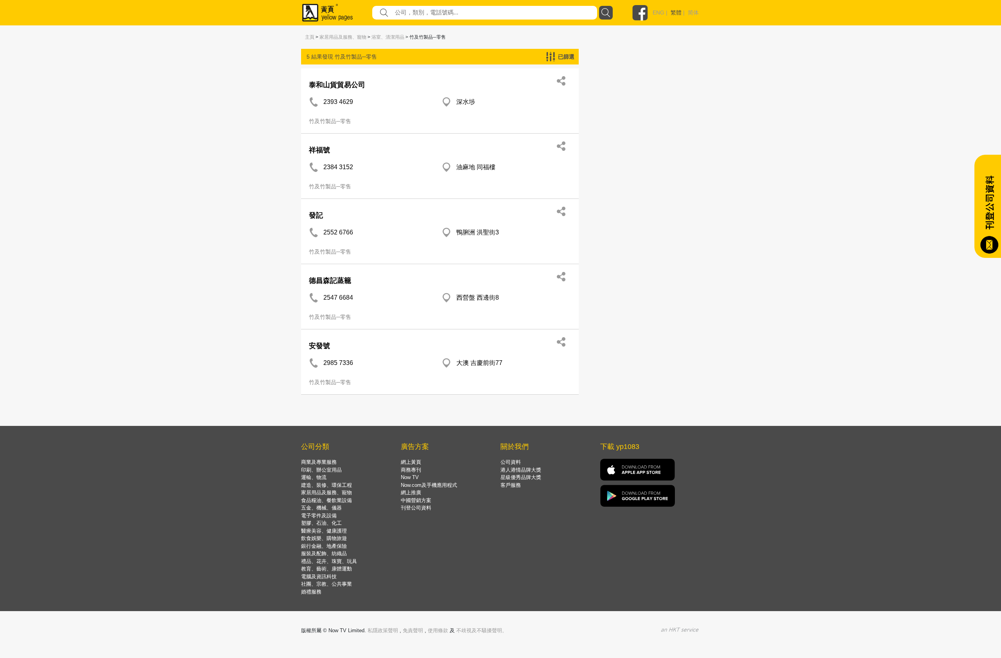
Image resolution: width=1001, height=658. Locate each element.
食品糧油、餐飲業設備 (326, 500)
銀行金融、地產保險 (324, 546)
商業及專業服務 (319, 462)
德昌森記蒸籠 (330, 280)
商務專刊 (411, 470)
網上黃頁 (411, 462)
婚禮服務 (311, 592)
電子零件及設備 (319, 516)
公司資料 (510, 462)
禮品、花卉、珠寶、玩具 (329, 561)
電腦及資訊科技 (319, 576)
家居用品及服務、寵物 (342, 37)
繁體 (676, 12)
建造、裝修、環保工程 (326, 485)
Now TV (410, 477)
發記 (316, 215)
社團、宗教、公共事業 (326, 584)
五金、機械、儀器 (321, 508)
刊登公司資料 (416, 508)
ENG (658, 12)
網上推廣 (411, 492)
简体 (693, 12)
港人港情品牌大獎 (520, 470)
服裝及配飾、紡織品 (324, 553)
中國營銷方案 (416, 500)
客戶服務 (510, 485)
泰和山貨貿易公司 (337, 85)
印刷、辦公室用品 (321, 470)
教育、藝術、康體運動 (326, 569)
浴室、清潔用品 (387, 37)
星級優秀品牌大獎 (520, 477)
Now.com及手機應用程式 (429, 485)
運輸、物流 (313, 477)
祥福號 (319, 150)
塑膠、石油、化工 (321, 523)
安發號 (319, 346)
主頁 (309, 37)
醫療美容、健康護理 (324, 531)
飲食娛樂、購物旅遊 (324, 538)
